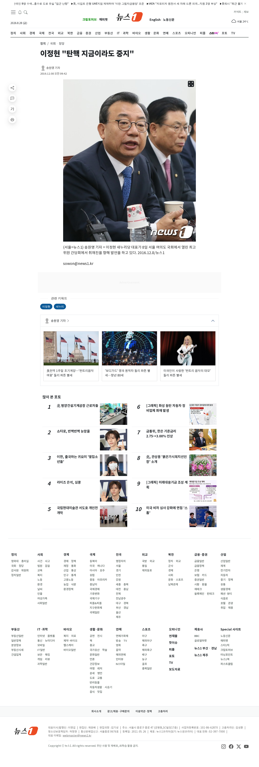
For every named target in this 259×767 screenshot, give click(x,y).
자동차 (224, 575)
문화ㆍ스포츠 (175, 579)
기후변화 (95, 593)
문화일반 (95, 654)
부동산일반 (17, 636)
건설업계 (16, 654)
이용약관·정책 (144, 711)
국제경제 (95, 589)
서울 (118, 566)
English (155, 20)
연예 (119, 629)
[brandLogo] (129, 16)
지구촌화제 (96, 607)
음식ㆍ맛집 (96, 692)
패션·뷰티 (226, 593)
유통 (223, 584)
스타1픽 (225, 645)
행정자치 (121, 561)
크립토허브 (89, 20)
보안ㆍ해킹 (43, 654)
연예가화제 (122, 636)
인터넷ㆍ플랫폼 (46, 636)
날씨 (39, 589)
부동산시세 (17, 650)
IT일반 (41, 650)
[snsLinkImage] (223, 746)
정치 (14, 555)
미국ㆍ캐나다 (97, 566)
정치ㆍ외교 (174, 561)
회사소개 (96, 711)
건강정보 (95, 664)
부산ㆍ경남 (122, 607)
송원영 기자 (53, 68)
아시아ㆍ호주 (97, 570)
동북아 (93, 561)
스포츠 (146, 629)
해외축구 (147, 650)
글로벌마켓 (200, 640)
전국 (119, 555)
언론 (92, 659)
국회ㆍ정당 (17, 566)
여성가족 (42, 598)
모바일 (41, 645)
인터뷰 (119, 659)
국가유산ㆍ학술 (98, 650)
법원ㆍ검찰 (43, 566)
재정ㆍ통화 (70, 566)
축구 (144, 645)
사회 (40, 555)
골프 (144, 664)
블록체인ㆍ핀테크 (204, 593)
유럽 (92, 575)
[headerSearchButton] (25, 12)
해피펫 (103, 20)
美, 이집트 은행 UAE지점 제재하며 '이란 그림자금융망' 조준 (94, 3)
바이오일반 (70, 650)
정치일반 (16, 575)
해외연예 (121, 654)
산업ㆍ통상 (70, 570)
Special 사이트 (231, 629)
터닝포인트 (227, 654)
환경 (39, 584)
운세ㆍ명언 (96, 673)
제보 (246, 12)
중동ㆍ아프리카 (98, 579)
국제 (92, 555)
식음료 (224, 598)
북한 (171, 555)
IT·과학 (42, 629)
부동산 (15, 629)
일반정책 (16, 640)
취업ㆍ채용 (227, 607)
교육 (39, 570)
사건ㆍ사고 (43, 561)
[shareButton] (12, 87)
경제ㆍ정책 (70, 561)
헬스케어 (68, 645)
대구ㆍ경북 (122, 603)
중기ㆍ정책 (227, 579)
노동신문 (168, 20)
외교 (145, 555)
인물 (39, 593)
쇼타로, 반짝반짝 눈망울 (73, 431)
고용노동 (68, 579)
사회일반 (42, 603)
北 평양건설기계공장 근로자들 (77, 405)
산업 (223, 555)
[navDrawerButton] (13, 12)
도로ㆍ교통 (96, 678)
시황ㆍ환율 (200, 584)
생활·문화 (96, 629)
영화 (118, 645)
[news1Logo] (26, 731)
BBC (196, 636)
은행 (196, 570)
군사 (170, 566)
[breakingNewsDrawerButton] (20, 12)
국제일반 (95, 612)
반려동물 (95, 682)
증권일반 (199, 579)
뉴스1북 (225, 659)
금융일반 (199, 561)
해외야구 (147, 640)
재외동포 (147, 570)
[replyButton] (12, 98)
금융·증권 (200, 555)
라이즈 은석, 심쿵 (69, 482)
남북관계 (173, 584)
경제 (66, 555)
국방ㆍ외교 (148, 561)
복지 (39, 575)
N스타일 (120, 664)
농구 (144, 659)
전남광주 (121, 598)
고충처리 (163, 711)
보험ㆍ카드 (200, 575)
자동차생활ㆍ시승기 (101, 687)
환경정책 (68, 589)
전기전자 (225, 570)
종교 (92, 645)
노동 (39, 579)
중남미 (93, 584)
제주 (118, 617)
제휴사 (198, 629)
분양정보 (16, 645)
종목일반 (147, 668)
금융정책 (199, 566)
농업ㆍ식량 (70, 584)
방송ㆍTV (121, 640)
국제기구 (95, 598)
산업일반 (225, 561)
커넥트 (237, 12)
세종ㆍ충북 (122, 584)
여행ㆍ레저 (96, 668)
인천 (118, 575)
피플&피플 (96, 603)
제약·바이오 (70, 640)
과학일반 (42, 664)
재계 (223, 566)
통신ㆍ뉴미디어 (46, 640)
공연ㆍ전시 (96, 636)
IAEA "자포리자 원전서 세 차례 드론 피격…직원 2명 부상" (168, 3)
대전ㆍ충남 (122, 589)
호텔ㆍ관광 (227, 603)
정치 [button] (43, 43)
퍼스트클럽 (227, 664)
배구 (144, 654)
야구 (144, 636)
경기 (118, 570)
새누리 (60, 306)
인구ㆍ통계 (70, 575)
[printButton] (12, 119)
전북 (118, 593)
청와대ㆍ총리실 (20, 561)
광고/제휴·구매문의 (118, 711)
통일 (144, 566)
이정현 (46, 306)
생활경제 (225, 589)
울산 (118, 612)
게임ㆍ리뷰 (43, 659)
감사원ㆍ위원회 (20, 570)
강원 (118, 579)
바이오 (68, 629)
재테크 (198, 589)
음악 (118, 650)
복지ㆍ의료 (70, 636)
